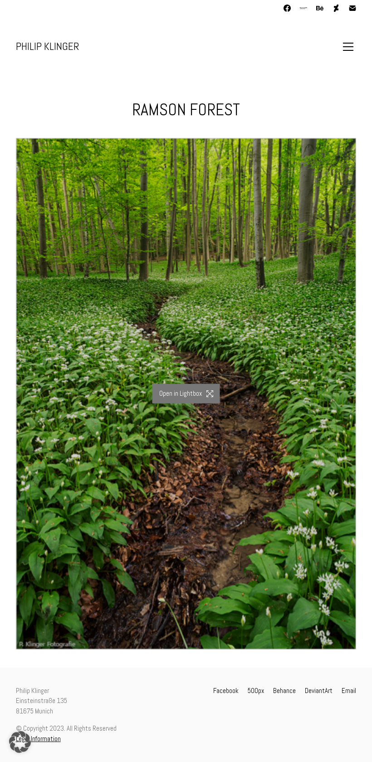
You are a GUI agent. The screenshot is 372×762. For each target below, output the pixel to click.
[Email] (352, 8)
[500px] (303, 8)
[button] (20, 742)
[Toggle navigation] (348, 47)
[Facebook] (287, 8)
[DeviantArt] (336, 8)
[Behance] (319, 8)
